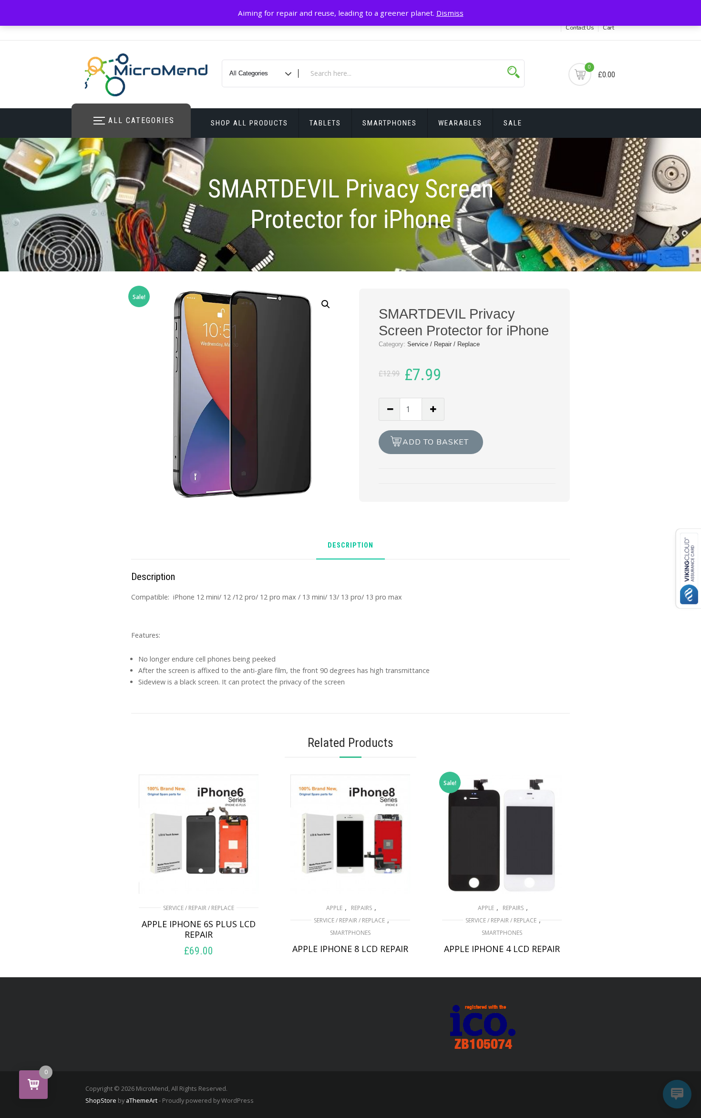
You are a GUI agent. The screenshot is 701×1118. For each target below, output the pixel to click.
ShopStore (100, 1100)
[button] (325, 304)
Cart (608, 27)
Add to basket (435, 442)
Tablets (325, 123)
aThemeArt (141, 1100)
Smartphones (389, 123)
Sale (513, 123)
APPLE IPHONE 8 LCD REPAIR (350, 948)
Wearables (460, 123)
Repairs (361, 908)
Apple (334, 908)
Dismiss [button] (450, 13)
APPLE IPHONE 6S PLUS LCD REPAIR (199, 929)
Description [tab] (350, 545)
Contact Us (580, 27)
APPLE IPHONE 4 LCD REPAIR (502, 948)
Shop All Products (249, 123)
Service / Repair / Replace (443, 344)
